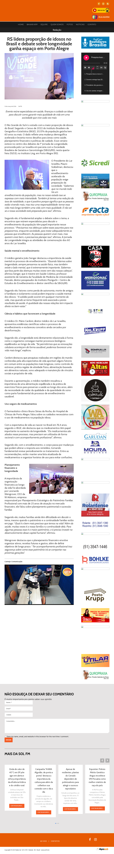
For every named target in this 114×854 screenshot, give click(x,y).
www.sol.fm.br (45, 850)
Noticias (80, 24)
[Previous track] (85, 67)
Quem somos (57, 24)
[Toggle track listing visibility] (105, 67)
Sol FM (20, 106)
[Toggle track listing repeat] (101, 67)
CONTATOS (55, 841)
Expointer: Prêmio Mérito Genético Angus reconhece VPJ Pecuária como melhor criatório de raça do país (97, 777)
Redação (57, 30)
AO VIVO (43, 841)
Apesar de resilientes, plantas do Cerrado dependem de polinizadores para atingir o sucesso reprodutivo (70, 779)
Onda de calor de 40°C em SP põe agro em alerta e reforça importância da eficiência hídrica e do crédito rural (17, 777)
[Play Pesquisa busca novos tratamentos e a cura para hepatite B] (86, 57)
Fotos (70, 24)
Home (21, 24)
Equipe (44, 24)
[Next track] (89, 67)
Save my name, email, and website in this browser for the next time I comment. (38, 736)
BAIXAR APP (32, 24)
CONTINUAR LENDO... (17, 806)
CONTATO (92, 24)
